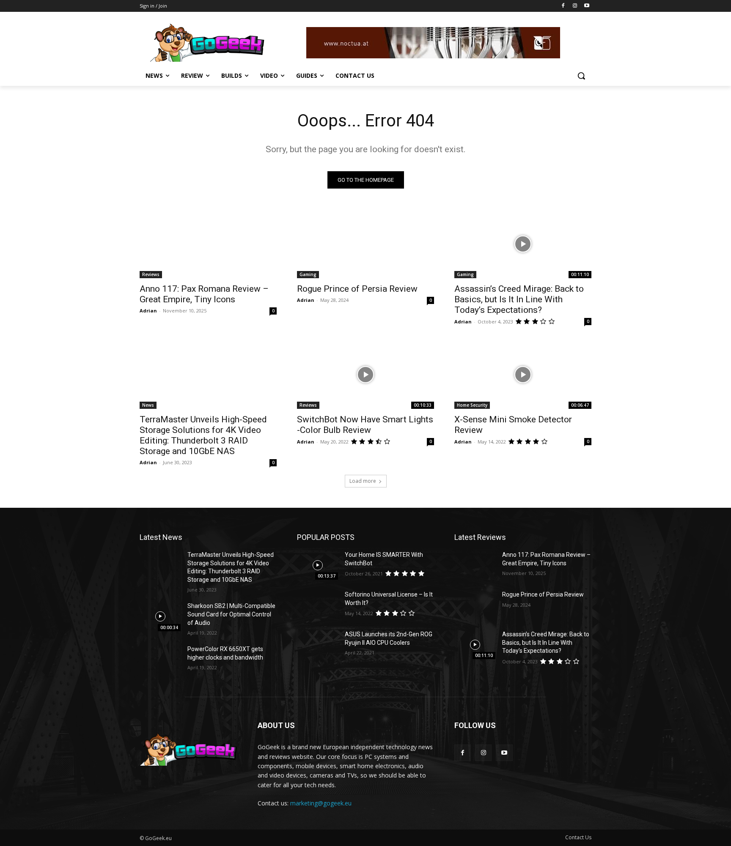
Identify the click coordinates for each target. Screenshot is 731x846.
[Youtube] (586, 6)
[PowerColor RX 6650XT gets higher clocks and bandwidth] (160, 659)
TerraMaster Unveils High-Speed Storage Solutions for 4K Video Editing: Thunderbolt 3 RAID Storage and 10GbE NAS (203, 435)
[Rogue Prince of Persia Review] (365, 244)
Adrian (148, 310)
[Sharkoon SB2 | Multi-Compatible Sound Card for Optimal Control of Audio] (160, 616)
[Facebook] (563, 6)
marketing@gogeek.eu (321, 803)
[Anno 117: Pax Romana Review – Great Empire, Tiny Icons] (208, 244)
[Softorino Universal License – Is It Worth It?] (317, 605)
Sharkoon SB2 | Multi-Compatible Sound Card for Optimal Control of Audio (231, 614)
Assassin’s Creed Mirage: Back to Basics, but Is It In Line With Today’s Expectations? (519, 299)
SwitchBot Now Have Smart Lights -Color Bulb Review (365, 424)
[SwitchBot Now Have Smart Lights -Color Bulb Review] (365, 374)
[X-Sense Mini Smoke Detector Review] (522, 374)
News (148, 405)
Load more (362, 481)
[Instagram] (575, 6)
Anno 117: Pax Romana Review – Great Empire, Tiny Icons (204, 294)
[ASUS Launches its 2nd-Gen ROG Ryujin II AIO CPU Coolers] (317, 644)
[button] (581, 76)
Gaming (308, 274)
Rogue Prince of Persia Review (357, 289)
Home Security (472, 405)
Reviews (150, 274)
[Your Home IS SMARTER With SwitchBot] (317, 565)
